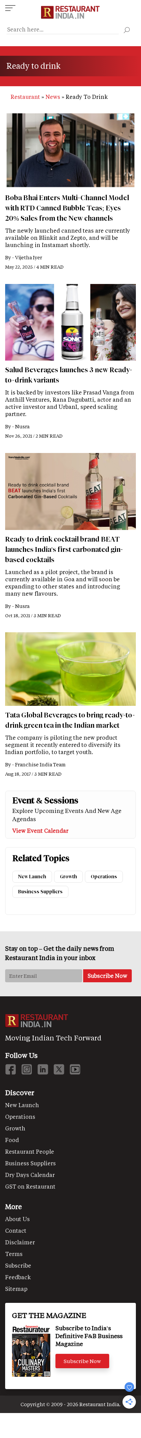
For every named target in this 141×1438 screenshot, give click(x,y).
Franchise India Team (40, 764)
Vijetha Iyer (28, 257)
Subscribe (18, 1265)
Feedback (18, 1277)
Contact (15, 1230)
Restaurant (25, 96)
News (53, 96)
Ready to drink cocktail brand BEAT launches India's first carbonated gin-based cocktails (64, 549)
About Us (17, 1218)
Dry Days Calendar (30, 1174)
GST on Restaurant (30, 1186)
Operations (104, 877)
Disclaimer (20, 1242)
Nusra (22, 426)
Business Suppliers (40, 892)
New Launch (32, 877)
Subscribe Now (82, 1361)
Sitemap (16, 1288)
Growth (68, 877)
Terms (14, 1253)
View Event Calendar (40, 830)
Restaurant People (29, 1151)
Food (12, 1139)
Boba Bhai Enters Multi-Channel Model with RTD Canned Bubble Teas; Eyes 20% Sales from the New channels (67, 208)
